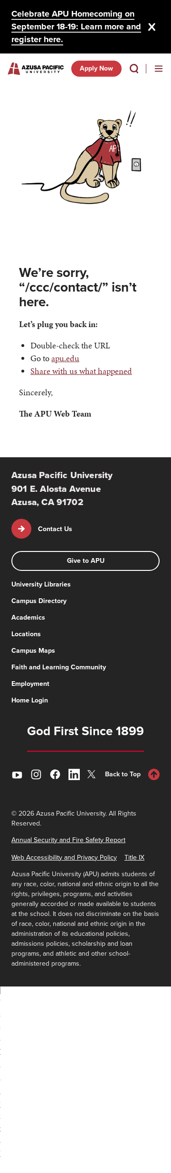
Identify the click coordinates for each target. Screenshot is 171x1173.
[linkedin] (74, 774)
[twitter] (93, 774)
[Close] (152, 27)
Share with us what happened (81, 371)
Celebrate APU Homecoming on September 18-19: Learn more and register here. (76, 26)
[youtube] (17, 774)
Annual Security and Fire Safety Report (68, 840)
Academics (28, 617)
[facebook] (55, 774)
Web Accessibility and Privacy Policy (64, 857)
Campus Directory (38, 601)
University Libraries (41, 584)
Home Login (29, 700)
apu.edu (65, 358)
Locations (26, 634)
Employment (30, 684)
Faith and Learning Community (58, 667)
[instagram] (36, 774)
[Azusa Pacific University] (36, 69)
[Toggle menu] (158, 68)
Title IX (134, 857)
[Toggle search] (134, 68)
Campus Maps (33, 651)
